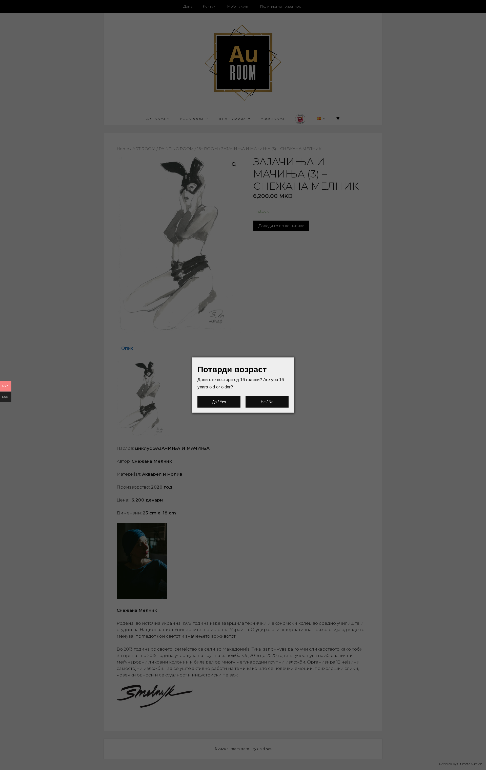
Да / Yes (219, 401)
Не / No (267, 401)
